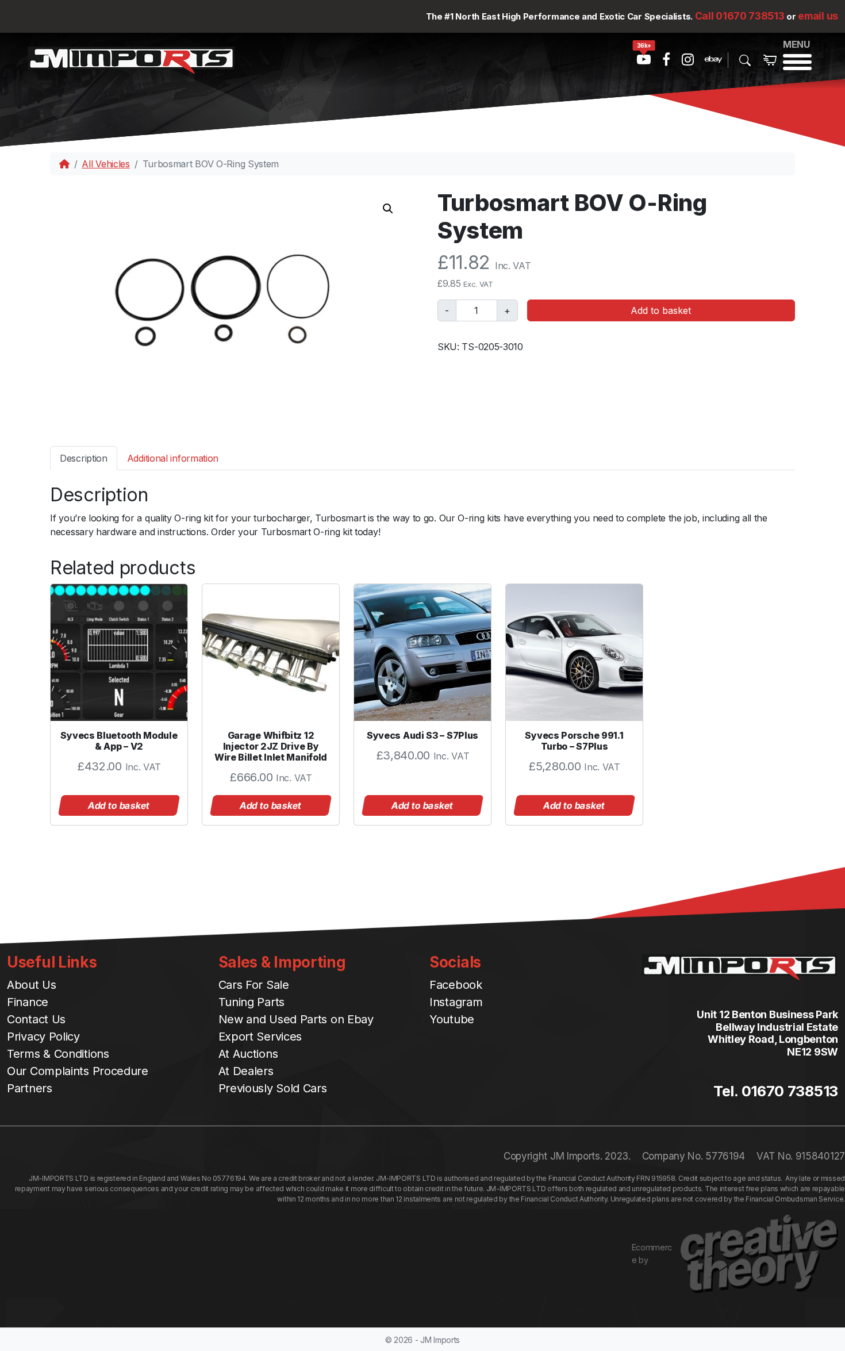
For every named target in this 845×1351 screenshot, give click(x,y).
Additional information (172, 458)
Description (83, 458)
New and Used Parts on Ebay (296, 1019)
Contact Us (36, 1019)
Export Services (260, 1036)
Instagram (455, 1002)
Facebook (455, 985)
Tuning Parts (251, 1002)
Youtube (451, 1019)
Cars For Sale (253, 985)
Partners (29, 1088)
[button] (388, 208)
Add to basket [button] (119, 805)
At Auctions (248, 1054)
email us (818, 16)
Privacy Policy (43, 1036)
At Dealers (246, 1071)
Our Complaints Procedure (77, 1071)
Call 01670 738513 (740, 16)
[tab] (83, 458)
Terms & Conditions (58, 1054)
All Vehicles (105, 164)
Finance (27, 1002)
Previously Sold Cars (272, 1088)
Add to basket (661, 310)
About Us (31, 985)
